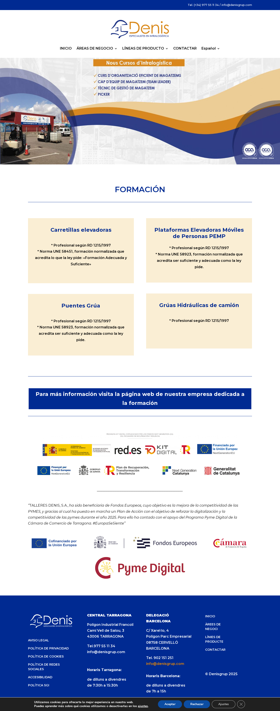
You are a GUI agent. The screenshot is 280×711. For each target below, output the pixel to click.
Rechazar (196, 704)
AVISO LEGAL (38, 640)
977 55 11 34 (104, 646)
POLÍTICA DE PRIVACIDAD (48, 648)
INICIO (66, 48)
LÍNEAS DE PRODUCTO (143, 48)
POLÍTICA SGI (38, 685)
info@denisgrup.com (237, 5)
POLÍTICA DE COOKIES (46, 656)
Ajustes (223, 704)
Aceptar (169, 704)
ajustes (143, 706)
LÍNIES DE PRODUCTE (214, 639)
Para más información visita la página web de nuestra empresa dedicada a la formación (140, 398)
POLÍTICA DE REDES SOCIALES (44, 667)
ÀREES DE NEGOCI (213, 626)
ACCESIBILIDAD (40, 677)
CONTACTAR (185, 48)
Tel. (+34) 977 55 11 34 (203, 5)
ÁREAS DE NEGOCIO (95, 48)
